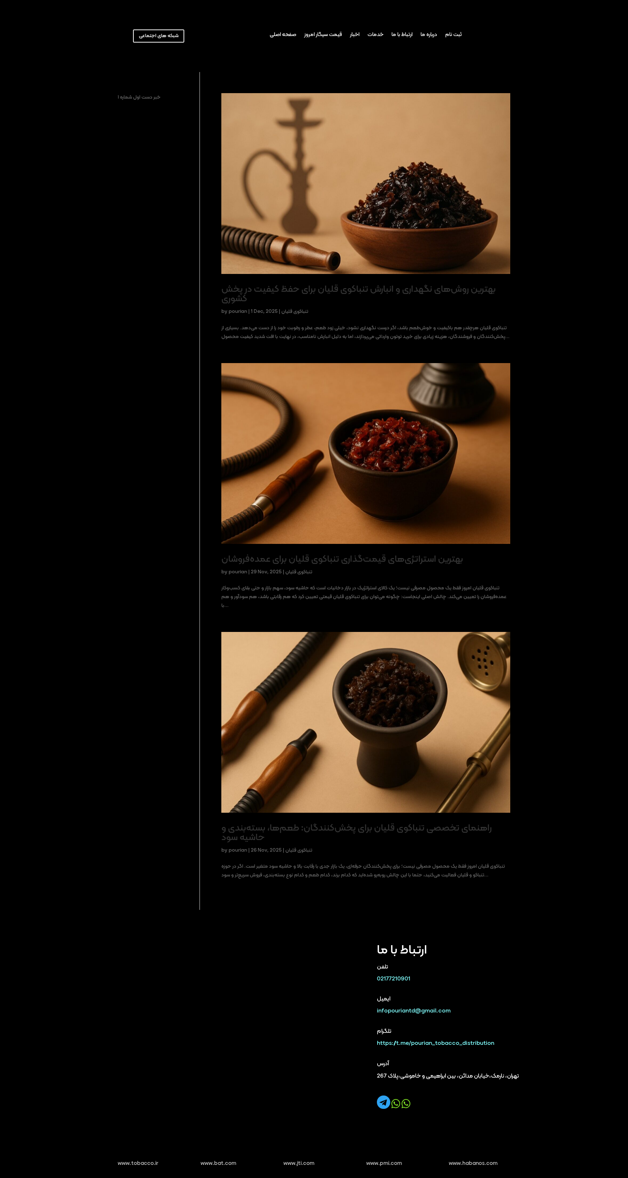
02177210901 (393, 979)
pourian (238, 311)
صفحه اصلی (283, 35)
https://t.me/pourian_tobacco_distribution (435, 1043)
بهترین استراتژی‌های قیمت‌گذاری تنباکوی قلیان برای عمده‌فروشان (342, 559)
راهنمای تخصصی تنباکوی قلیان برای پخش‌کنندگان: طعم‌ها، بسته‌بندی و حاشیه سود (356, 833)
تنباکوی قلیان (294, 311)
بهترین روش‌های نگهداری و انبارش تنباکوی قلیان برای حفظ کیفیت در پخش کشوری (358, 294)
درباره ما (428, 35)
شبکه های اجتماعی (158, 36)
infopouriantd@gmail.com (414, 1011)
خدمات (375, 35)
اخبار (354, 35)
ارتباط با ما (401, 35)
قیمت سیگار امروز (323, 35)
